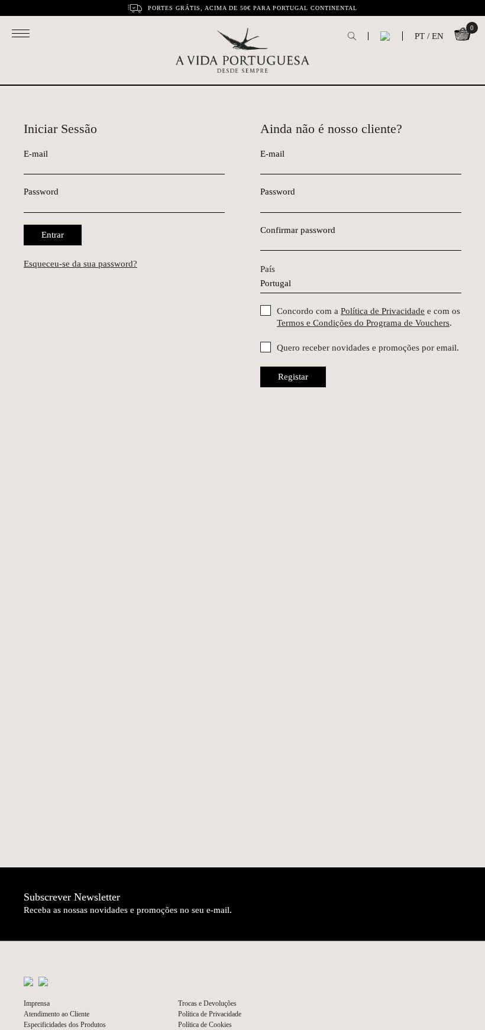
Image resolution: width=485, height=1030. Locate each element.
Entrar (52, 234)
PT (420, 36)
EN (438, 36)
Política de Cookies (205, 1025)
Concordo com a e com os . (368, 317)
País (267, 269)
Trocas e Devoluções (207, 1003)
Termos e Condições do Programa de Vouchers (363, 323)
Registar (293, 376)
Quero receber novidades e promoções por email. (368, 347)
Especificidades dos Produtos (65, 1025)
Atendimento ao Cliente (56, 1014)
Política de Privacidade (383, 311)
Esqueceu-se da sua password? (80, 263)
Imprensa (37, 1003)
